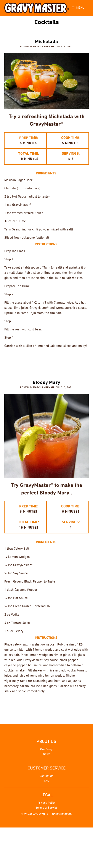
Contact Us (46, 776)
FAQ (46, 781)
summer (82, 359)
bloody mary (31, 705)
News (46, 754)
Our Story (46, 749)
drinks (46, 359)
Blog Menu (45, 29)
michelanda (64, 359)
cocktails (30, 359)
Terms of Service (47, 808)
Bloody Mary (46, 382)
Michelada (46, 41)
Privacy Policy (46, 803)
